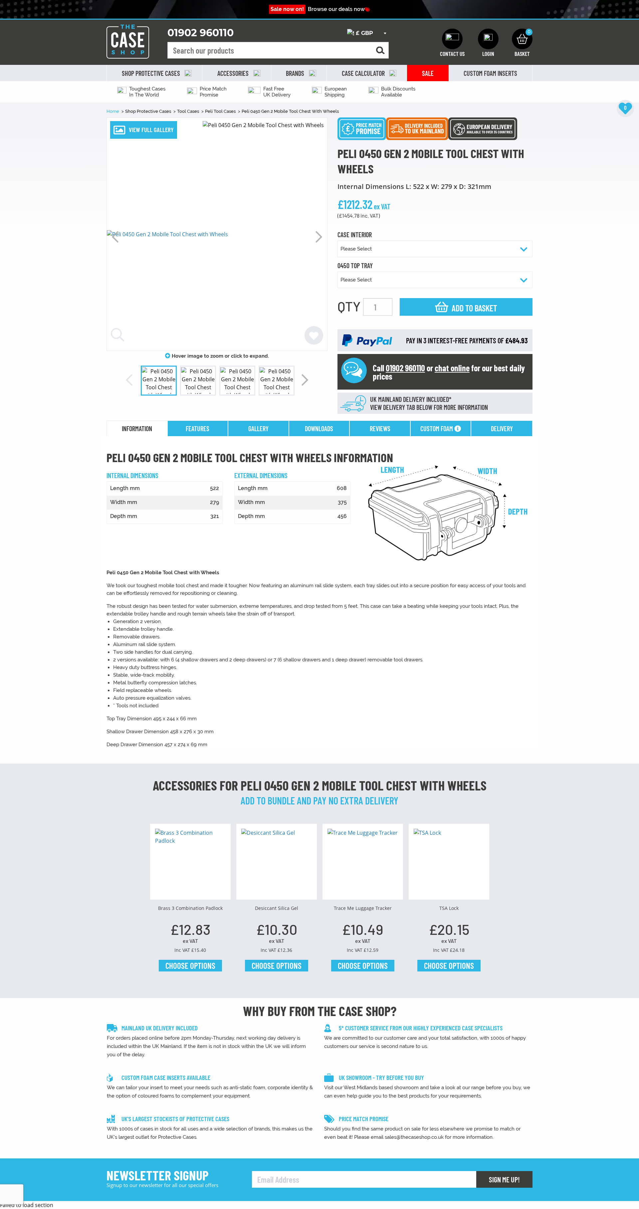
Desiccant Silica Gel (276, 908)
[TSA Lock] (449, 864)
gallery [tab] (258, 428)
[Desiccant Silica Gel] (276, 864)
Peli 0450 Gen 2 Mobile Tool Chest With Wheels (290, 111)
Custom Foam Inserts (490, 73)
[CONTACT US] (452, 39)
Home (113, 111)
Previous (115, 237)
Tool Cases (188, 111)
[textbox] (366, 33)
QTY (348, 306)
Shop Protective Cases (148, 111)
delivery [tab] (502, 428)
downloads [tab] (319, 428)
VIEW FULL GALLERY (151, 129)
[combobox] (366, 33)
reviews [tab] (380, 428)
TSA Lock (449, 908)
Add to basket (474, 308)
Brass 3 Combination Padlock (190, 908)
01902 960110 (200, 33)
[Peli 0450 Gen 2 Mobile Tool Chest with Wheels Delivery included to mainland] (417, 128)
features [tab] (197, 428)
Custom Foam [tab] (437, 428)
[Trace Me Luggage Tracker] (362, 864)
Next (319, 237)
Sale (428, 73)
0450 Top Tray (355, 265)
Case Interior (354, 235)
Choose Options (190, 965)
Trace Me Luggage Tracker (363, 908)
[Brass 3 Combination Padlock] (190, 864)
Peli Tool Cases (221, 111)
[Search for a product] (380, 50)
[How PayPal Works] (367, 340)
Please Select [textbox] (356, 249)
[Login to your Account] (488, 39)
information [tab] (137, 428)
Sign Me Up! (504, 1179)
